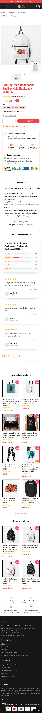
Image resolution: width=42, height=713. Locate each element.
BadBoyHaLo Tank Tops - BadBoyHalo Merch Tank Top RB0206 (30, 435)
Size (3, 104)
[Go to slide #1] (16, 76)
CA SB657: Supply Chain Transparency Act (14, 655)
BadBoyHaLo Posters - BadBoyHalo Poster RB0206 (9, 501)
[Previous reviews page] (28, 361)
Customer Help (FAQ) (8, 676)
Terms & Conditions (7, 647)
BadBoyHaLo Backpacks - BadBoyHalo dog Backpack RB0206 (31, 581)
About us (4, 644)
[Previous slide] (4, 45)
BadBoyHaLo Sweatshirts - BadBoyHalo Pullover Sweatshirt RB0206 (30, 501)
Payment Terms (6, 668)
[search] (36, 6)
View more (21, 513)
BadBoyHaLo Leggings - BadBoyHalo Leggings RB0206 (10, 467)
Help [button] (38, 710)
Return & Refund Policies (9, 670)
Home (3, 13)
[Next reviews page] (38, 361)
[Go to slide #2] (26, 76)
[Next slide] (38, 45)
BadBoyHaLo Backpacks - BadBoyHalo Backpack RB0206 (30, 547)
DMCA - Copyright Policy (9, 652)
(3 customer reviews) (18, 97)
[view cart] (39, 6)
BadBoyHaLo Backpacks (10, 16)
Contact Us (4, 673)
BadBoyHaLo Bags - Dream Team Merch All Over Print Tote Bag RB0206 (30, 401)
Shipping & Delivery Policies (9, 665)
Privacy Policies (6, 650)
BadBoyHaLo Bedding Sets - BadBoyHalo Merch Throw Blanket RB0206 (11, 435)
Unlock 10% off (4, 704)
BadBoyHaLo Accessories (16, 13)
